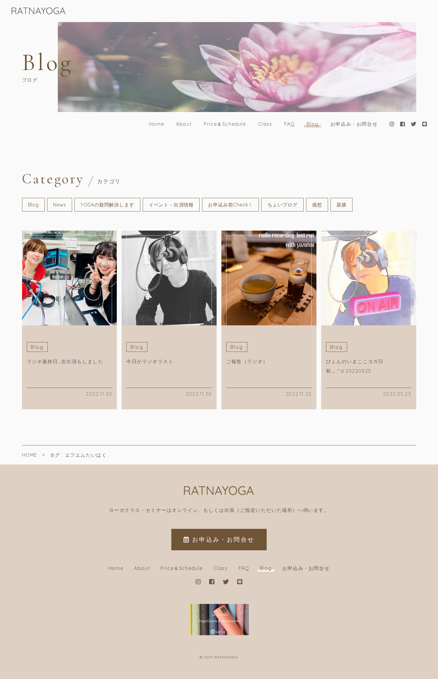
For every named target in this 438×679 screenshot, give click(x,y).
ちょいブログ (283, 205)
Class (265, 124)
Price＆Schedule (225, 124)
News (59, 205)
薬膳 (341, 205)
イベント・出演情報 (171, 205)
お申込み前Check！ (230, 205)
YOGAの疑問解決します (107, 205)
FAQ (289, 124)
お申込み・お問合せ (354, 124)
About (184, 124)
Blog (312, 124)
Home (156, 124)
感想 (317, 205)
